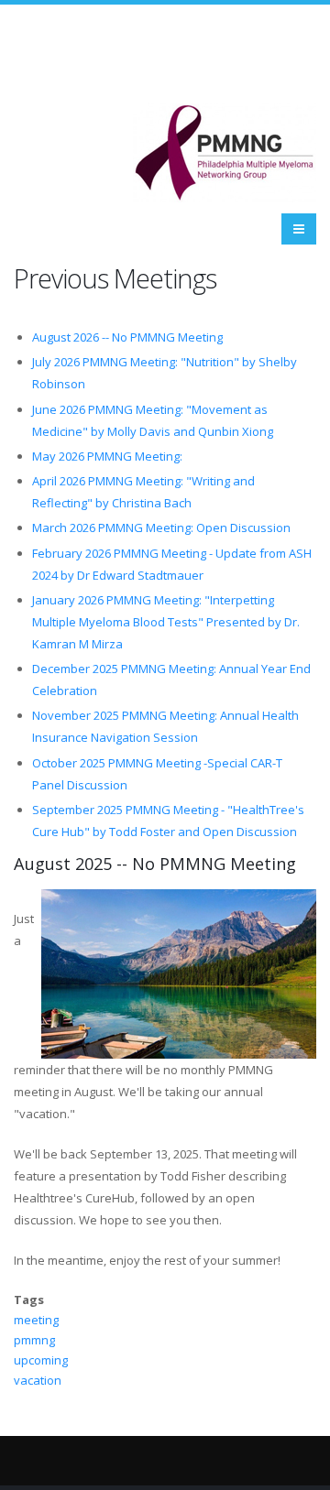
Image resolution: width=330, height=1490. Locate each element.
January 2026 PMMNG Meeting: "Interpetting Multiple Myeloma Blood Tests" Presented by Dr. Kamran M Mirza (166, 622)
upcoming (41, 1360)
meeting (36, 1319)
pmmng (34, 1340)
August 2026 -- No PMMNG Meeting (127, 337)
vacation (37, 1380)
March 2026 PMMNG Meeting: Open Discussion (161, 527)
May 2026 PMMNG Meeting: (107, 456)
